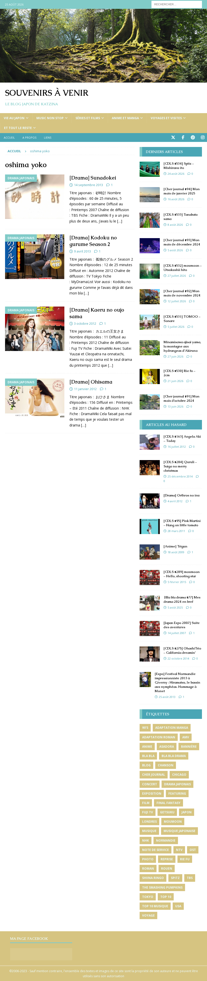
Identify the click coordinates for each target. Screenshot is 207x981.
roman (148, 868)
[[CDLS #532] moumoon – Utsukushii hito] (150, 271)
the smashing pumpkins (162, 887)
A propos (29, 137)
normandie (165, 840)
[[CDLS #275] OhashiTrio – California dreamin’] (150, 654)
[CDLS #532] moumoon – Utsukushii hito (183, 267)
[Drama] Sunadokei (92, 177)
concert (149, 784)
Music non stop (50, 118)
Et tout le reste (18, 128)
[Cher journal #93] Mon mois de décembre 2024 (182, 242)
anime (147, 746)
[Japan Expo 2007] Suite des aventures (182, 625)
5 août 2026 (175, 250)
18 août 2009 (176, 552)
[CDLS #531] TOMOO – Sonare (182, 318)
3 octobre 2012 (85, 323)
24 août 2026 (176, 173)
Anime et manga (125, 118)
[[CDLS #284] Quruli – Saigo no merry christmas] (150, 467)
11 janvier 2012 (85, 389)
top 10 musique (155, 906)
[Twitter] (173, 137)
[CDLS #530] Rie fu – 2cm (179, 373)
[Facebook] (182, 137)
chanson (165, 765)
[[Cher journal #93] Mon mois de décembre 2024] (150, 245)
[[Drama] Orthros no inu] (150, 501)
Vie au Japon (14, 118)
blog (146, 765)
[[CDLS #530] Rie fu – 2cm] (150, 376)
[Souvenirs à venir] (103, 79)
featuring (177, 793)
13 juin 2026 (175, 406)
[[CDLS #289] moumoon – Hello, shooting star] (150, 577)
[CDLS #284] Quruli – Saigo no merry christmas (180, 466)
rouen (166, 868)
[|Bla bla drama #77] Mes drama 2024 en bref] (150, 603)
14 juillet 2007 (177, 633)
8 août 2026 (175, 225)
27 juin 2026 (175, 356)
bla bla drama (174, 756)
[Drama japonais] (34, 196)
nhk (145, 840)
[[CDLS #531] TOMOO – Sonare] (150, 322)
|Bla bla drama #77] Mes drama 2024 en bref (182, 599)
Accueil (9, 137)
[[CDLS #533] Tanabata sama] (150, 220)
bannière (189, 746)
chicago (179, 774)
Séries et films (87, 118)
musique (149, 831)
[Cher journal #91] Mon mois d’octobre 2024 (181, 398)
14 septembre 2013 (88, 185)
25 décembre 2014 (180, 476)
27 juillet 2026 (177, 276)
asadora (166, 746)
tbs (190, 878)
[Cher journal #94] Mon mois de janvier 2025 (182, 191)
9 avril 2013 (82, 251)
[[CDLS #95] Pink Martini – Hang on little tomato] (150, 526)
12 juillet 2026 (177, 301)
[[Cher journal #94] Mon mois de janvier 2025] (150, 194)
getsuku (167, 812)
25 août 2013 (167, 697)
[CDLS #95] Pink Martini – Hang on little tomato (182, 523)
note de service (155, 850)
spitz (175, 878)
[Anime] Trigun (175, 546)
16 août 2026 (176, 199)
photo (147, 859)
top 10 (165, 897)
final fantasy (168, 803)
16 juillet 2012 (177, 446)
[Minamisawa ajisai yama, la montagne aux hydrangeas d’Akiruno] (150, 347)
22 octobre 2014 (178, 658)
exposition (151, 793)
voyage (148, 915)
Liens (47, 137)
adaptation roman (158, 737)
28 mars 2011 (176, 531)
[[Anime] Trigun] (150, 552)
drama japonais (177, 784)
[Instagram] (202, 137)
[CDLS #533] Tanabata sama (180, 216)
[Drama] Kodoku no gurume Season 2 (93, 240)
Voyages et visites (166, 118)
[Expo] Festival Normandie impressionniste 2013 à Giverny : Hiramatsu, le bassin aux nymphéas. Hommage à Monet (177, 682)
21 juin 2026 (175, 381)
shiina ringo (153, 878)
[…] (119, 221)
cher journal (153, 774)
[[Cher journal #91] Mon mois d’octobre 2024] (150, 402)
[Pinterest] (192, 137)
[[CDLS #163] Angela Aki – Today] (150, 442)
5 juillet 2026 (176, 327)
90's (145, 727)
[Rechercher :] (176, 4)
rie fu (185, 859)
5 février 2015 (177, 582)
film (145, 803)
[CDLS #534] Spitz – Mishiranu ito (179, 165)
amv (185, 737)
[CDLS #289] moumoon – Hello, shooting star (182, 574)
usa (178, 906)
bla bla (148, 756)
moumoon (173, 821)
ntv (179, 850)
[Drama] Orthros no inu (182, 495)
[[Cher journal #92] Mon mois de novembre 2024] (150, 296)
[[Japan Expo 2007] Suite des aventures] (150, 628)
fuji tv (147, 812)
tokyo (147, 897)
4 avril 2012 (175, 501)
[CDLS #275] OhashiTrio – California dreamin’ (182, 650)
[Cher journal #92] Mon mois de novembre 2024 (182, 293)
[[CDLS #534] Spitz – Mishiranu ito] (150, 169)
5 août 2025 (175, 607)
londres (149, 821)
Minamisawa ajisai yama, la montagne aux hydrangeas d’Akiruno (182, 346)
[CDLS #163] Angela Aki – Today (182, 438)
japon (187, 812)
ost (193, 850)
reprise (167, 859)
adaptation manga (171, 727)
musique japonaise (179, 831)
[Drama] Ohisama (90, 382)
